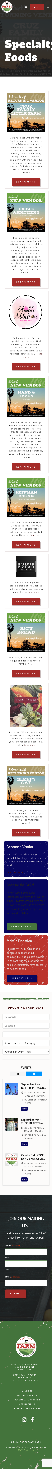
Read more (35, 535)
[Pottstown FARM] (6, 7)
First (7, 1257)
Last (7, 1269)
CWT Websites (26, 1450)
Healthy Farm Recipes (27, 1408)
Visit (37, 7)
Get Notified (27, 1404)
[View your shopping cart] (26, 6)
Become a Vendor (27, 1395)
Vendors (27, 1391)
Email (12, 1276)
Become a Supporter (27, 1400)
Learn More (26, 181)
